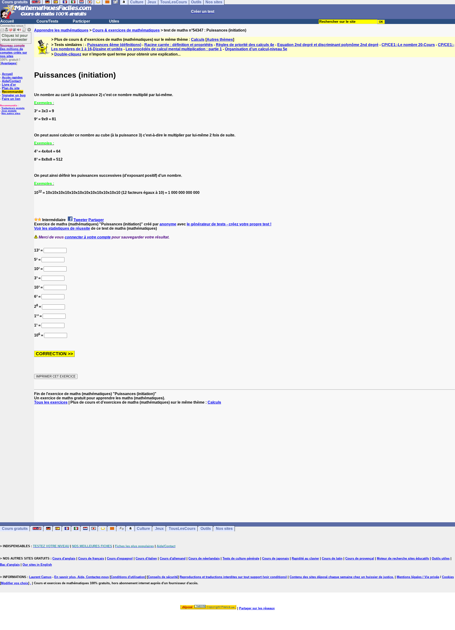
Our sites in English (37, 564)
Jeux (159, 529)
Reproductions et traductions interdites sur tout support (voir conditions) (233, 577)
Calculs (198, 39)
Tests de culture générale (241, 558)
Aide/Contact (11, 81)
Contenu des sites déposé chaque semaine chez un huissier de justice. (342, 577)
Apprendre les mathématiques (61, 30)
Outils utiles (441, 558)
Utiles (114, 21)
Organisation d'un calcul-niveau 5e (256, 49)
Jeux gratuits (9, 110)
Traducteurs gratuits (13, 108)
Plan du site (10, 88)
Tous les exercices (51, 402)
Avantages (8, 63)
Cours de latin (332, 558)
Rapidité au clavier (305, 558)
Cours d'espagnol (120, 558)
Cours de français (91, 558)
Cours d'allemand (173, 558)
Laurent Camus (40, 577)
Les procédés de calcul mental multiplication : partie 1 (174, 49)
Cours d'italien (146, 558)
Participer (81, 21)
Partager (96, 220)
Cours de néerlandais (204, 558)
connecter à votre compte (88, 237)
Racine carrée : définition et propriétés (178, 45)
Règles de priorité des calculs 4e (245, 45)
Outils (205, 529)
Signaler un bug (14, 95)
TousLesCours (182, 529)
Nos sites (224, 529)
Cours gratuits (15, 529)
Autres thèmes (220, 39)
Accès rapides (12, 77)
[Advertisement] (244, 459)
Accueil (7, 21)
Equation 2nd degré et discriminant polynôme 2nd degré (327, 45)
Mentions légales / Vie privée (418, 577)
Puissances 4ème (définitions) (114, 45)
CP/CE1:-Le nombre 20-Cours (408, 45)
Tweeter (80, 220)
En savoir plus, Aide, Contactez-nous (81, 577)
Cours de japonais (275, 558)
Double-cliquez (67, 54)
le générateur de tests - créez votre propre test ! (229, 224)
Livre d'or (9, 84)
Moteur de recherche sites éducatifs (403, 558)
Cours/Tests (47, 21)
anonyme (167, 224)
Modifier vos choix (14, 583)
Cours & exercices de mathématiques (126, 30)
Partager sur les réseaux (257, 608)
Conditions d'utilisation (128, 577)
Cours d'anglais (63, 558)
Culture (143, 529)
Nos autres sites (10, 113)
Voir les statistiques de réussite (62, 228)
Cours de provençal (359, 558)
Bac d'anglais (10, 564)
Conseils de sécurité (163, 577)
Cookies (448, 577)
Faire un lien (11, 99)
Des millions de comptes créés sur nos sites (13, 51)
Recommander (12, 91)
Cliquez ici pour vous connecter (15, 37)
